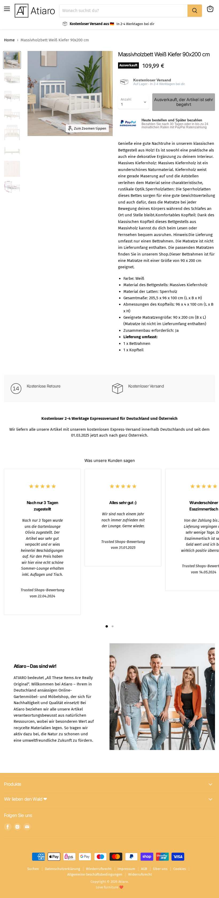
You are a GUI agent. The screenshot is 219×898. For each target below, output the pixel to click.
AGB (144, 869)
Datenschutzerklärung (62, 869)
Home (9, 40)
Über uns (160, 869)
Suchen (33, 869)
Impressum (126, 869)
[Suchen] (194, 11)
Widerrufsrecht (140, 874)
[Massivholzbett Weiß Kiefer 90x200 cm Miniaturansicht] (12, 60)
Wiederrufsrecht (99, 869)
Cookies (179, 869)
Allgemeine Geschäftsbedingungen (94, 874)
